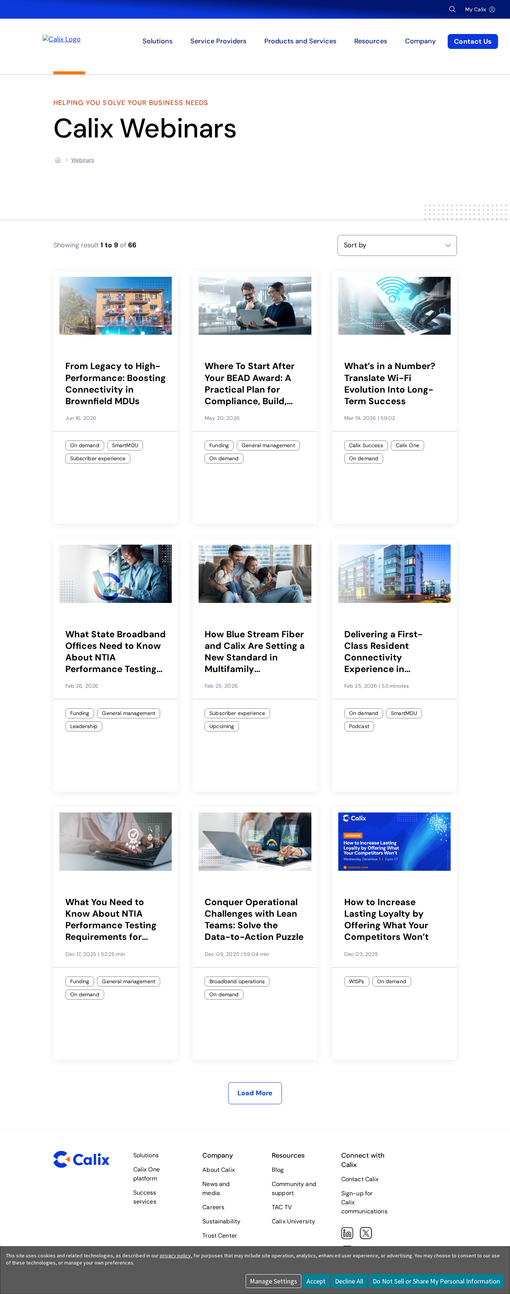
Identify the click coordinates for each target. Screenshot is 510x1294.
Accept (316, 1281)
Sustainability (221, 1221)
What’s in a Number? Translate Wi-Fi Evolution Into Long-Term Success (389, 383)
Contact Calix (360, 1179)
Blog (278, 1170)
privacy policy (175, 1255)
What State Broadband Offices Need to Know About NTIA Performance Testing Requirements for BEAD (115, 651)
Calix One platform (146, 1173)
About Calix (218, 1170)
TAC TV (282, 1207)
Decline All (349, 1281)
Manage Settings (273, 1281)
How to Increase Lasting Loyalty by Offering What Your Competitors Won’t (386, 919)
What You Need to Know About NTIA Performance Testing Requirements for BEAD (110, 919)
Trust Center (219, 1235)
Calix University (293, 1221)
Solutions (146, 1155)
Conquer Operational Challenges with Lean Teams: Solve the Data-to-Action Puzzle (254, 919)
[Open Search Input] (452, 9)
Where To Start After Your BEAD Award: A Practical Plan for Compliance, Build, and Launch (250, 383)
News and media (216, 1188)
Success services (144, 1197)
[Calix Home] (102, 41)
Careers (213, 1207)
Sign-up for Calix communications (364, 1202)
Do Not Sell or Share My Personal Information (436, 1281)
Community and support (294, 1188)
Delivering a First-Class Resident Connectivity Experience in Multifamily (383, 651)
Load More (255, 1093)
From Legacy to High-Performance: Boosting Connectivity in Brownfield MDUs (115, 383)
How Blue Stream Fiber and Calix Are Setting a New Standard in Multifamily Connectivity (255, 651)
